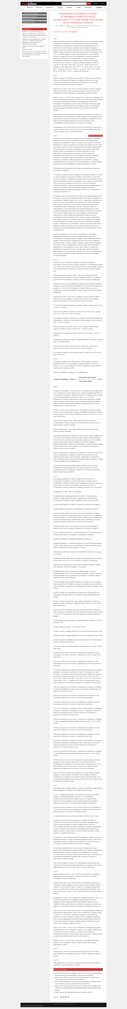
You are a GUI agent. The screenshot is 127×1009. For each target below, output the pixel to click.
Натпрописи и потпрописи (30, 13)
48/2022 (74, 32)
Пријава (95, 3)
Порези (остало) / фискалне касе (76, 25)
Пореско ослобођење (77, 27)
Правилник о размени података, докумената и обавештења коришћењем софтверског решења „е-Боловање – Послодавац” (34, 35)
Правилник (85, 27)
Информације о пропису (30, 16)
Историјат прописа (28, 19)
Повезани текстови (95, 136)
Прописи (64, 25)
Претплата (60, 1004)
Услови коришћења (68, 1004)
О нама (55, 1004)
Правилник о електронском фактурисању (32, 31)
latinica (102, 3)
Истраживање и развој (91, 25)
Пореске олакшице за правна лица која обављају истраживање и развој (73, 992)
